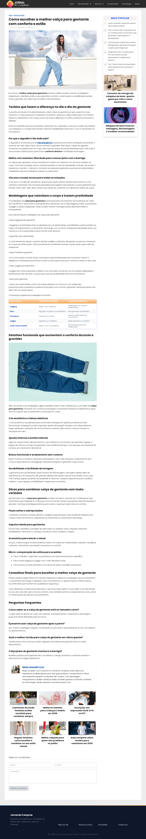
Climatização (83, 4)
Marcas (98, 4)
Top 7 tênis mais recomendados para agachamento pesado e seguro (121, 67)
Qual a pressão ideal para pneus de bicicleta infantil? (122, 24)
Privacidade (102, 825)
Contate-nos (123, 825)
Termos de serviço (85, 825)
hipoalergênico (44, 142)
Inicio (72, 4)
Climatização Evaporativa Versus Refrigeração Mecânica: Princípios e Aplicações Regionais (122, 45)
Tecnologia (126, 4)
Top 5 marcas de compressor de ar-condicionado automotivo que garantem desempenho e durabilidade (122, 34)
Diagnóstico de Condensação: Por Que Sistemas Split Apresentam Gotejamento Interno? (121, 56)
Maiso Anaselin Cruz (33, 667)
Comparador (112, 4)
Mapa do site (63, 825)
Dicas (137, 4)
